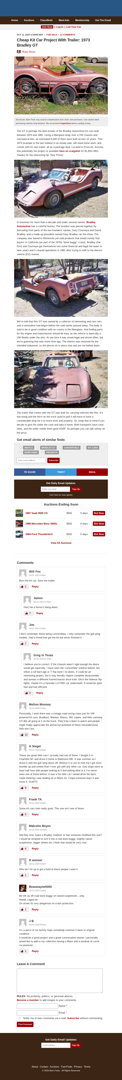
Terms (87, 1066)
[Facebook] (48, 1057)
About (35, 1066)
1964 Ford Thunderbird (38, 534)
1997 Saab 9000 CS (36, 513)
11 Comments (67, 35)
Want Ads (64, 20)
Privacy (78, 1066)
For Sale (51, 35)
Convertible (71, 447)
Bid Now (99, 513)
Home (14, 20)
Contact (44, 1066)
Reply (35, 586)
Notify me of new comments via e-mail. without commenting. (62, 1018)
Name (62, 1005)
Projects (51, 452)
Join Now (47, 27)
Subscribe (73, 1018)
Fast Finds (66, 1066)
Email (62, 1012)
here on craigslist (69, 151)
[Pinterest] (61, 1057)
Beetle (29, 447)
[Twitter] (55, 1057)
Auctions (29, 20)
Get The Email (103, 20)
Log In (59, 27)
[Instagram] (67, 1057)
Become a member (28, 1000)
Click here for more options (61, 495)
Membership (82, 20)
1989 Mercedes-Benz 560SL (41, 523)
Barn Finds (61, 8)
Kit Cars (93, 447)
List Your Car (73, 27)
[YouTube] (74, 1057)
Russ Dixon (28, 51)
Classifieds (46, 20)
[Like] (22, 586)
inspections (65, 123)
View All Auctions (61, 543)
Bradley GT (48, 447)
